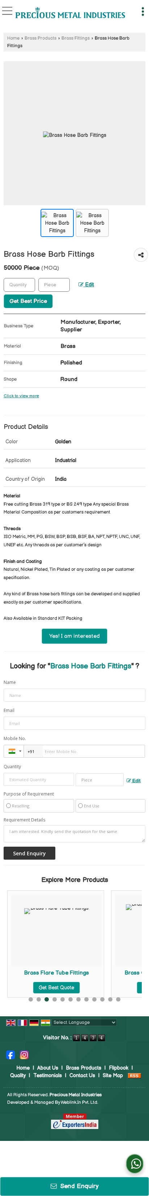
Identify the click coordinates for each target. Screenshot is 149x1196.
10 (102, 999)
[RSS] (134, 1075)
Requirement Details (24, 820)
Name (10, 682)
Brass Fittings (75, 38)
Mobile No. (15, 738)
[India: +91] (14, 751)
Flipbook (118, 1068)
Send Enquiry (79, 1186)
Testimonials (47, 1075)
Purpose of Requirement (29, 794)
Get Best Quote (56, 988)
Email (9, 710)
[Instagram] (24, 1054)
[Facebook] (10, 1054)
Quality (18, 1075)
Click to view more (21, 396)
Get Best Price (28, 301)
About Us (47, 1068)
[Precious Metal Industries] (70, 13)
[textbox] (54, 285)
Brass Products (40, 38)
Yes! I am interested (74, 636)
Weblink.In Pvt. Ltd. (79, 1102)
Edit (89, 285)
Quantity (12, 766)
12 (118, 999)
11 (110, 999)
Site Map (113, 1075)
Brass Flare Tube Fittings (56, 972)
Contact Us (82, 1075)
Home (13, 38)
